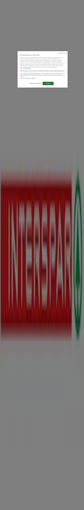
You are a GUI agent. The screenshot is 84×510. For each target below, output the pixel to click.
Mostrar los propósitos (36, 83)
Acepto (48, 83)
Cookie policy (28, 68)
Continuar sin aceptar (62, 53)
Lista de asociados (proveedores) (28, 78)
